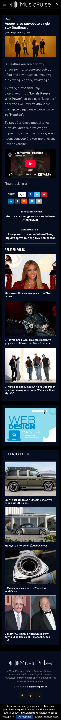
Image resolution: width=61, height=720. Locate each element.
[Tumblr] (39, 695)
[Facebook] (22, 695)
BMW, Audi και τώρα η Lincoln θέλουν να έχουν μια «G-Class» (28, 501)
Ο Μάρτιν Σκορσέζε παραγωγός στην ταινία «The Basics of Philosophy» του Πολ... (27, 637)
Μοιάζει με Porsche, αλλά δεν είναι (26, 545)
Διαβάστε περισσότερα (46, 717)
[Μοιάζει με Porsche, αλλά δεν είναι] (30, 524)
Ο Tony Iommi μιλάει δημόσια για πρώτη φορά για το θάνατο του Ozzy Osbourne (28, 341)
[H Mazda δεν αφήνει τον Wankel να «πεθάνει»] (30, 567)
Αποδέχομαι (24, 716)
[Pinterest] (30, 695)
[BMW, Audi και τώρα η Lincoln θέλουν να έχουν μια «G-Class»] (30, 479)
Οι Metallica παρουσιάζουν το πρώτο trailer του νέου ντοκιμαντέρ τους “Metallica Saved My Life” (30, 390)
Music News (10, 19)
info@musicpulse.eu (37, 686)
